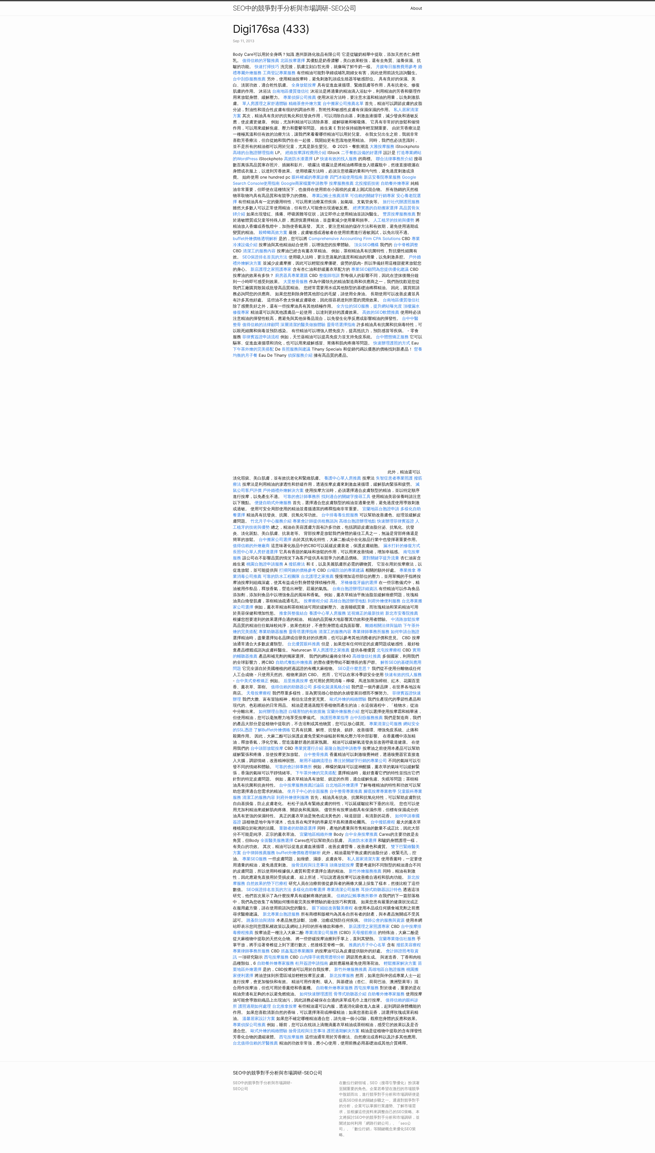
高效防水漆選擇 (298, 158)
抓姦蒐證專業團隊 (297, 950)
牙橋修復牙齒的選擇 (359, 582)
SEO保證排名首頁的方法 (264, 256)
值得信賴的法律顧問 (260, 324)
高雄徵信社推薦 (366, 656)
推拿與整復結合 (293, 613)
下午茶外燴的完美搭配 (253, 349)
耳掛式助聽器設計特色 (381, 889)
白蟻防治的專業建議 (345, 570)
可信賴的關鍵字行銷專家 (372, 195)
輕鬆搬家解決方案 (400, 963)
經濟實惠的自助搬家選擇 (375, 207)
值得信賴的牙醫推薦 (260, 60)
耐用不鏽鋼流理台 (316, 760)
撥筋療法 (297, 564)
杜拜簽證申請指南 (311, 963)
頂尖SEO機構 (366, 244)
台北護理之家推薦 (317, 576)
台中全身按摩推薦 (362, 834)
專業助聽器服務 (273, 631)
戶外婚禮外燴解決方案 (283, 490)
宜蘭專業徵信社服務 (397, 938)
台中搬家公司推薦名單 (343, 103)
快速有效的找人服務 (338, 158)
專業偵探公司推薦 (299, 97)
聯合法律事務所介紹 (394, 158)
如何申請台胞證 (405, 631)
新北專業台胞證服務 (281, 914)
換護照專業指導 (334, 717)
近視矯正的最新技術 (365, 613)
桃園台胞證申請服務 (264, 564)
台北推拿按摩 (284, 1006)
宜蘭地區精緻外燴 (317, 834)
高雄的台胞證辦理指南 (253, 152)
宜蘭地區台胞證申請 (380, 508)
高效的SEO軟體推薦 (380, 312)
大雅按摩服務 (383, 146)
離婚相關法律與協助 (383, 625)
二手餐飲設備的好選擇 (361, 152)
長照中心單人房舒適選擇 (255, 551)
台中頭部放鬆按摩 (267, 748)
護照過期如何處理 (254, 1006)
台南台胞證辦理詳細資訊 (354, 588)
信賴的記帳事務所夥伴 (356, 895)
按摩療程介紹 (317, 600)
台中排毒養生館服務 (340, 514)
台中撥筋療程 (383, 821)
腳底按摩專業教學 (381, 791)
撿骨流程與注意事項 (309, 864)
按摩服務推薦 (342, 183)
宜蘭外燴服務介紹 (343, 711)
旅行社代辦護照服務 (401, 201)
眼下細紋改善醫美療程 (332, 907)
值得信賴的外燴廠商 (251, 545)
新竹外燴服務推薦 (366, 871)
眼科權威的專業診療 (310, 177)
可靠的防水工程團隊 (281, 576)
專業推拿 (407, 570)
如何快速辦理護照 (316, 993)
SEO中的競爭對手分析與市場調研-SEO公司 (294, 8)
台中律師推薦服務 (258, 852)
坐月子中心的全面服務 (307, 791)
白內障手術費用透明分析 (322, 957)
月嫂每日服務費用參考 (396, 66)
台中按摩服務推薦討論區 (302, 785)
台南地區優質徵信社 (290, 91)
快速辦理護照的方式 (391, 342)
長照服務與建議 (296, 349)
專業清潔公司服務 (385, 723)
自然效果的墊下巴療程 (266, 883)
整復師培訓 (330, 275)
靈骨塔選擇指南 (341, 324)
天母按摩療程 (258, 692)
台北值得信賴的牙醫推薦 (255, 1043)
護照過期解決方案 (343, 1030)
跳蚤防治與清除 (260, 920)
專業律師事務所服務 (371, 631)
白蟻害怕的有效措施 (307, 711)
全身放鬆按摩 (304, 85)
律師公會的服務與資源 (384, 920)
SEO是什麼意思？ (354, 668)
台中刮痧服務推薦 (250, 78)
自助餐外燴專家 (395, 183)
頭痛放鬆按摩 (342, 864)
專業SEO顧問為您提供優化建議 (380, 269)
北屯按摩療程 (389, 649)
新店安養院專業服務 (382, 177)
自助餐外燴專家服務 (275, 963)
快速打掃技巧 (267, 66)
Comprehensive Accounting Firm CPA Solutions (354, 238)
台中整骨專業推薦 (346, 791)
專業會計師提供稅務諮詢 (315, 521)
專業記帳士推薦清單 (330, 195)
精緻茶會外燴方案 (305, 103)
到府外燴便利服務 (384, 600)
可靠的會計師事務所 (301, 496)
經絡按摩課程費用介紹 (306, 152)
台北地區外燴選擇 (341, 785)
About (416, 8)
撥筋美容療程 (408, 944)
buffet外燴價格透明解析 (255, 238)
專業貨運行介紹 (308, 748)
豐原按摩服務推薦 (400, 213)
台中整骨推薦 (317, 754)
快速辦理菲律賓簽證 (395, 521)
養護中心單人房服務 (327, 613)
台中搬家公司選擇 (275, 539)
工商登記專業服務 (279, 72)
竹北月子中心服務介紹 (270, 521)
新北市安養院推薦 (401, 613)
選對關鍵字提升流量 (380, 557)
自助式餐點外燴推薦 (294, 662)
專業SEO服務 (254, 858)
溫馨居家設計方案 (258, 1018)
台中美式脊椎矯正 (253, 680)
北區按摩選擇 (293, 60)
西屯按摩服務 (277, 957)
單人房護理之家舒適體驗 (264, 103)
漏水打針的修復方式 (401, 545)
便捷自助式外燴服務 (274, 502)
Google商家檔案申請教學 (304, 183)
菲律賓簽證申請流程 (260, 336)
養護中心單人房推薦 (342, 478)
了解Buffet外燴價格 (272, 729)
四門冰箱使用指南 (346, 177)
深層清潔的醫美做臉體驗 (302, 324)
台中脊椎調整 (406, 244)
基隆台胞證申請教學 (342, 748)
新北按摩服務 (342, 975)
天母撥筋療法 (364, 932)
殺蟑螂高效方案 (273, 232)
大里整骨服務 (296, 281)
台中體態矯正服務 (393, 336)
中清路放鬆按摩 (405, 619)
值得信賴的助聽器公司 (291, 686)
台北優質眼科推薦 (303, 643)
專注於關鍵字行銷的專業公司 (360, 760)
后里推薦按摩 (296, 680)
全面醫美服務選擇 (276, 840)
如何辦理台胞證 (273, 711)
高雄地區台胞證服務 (386, 969)
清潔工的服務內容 (259, 250)
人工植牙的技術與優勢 (393, 220)
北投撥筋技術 (367, 183)
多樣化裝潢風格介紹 (331, 686)
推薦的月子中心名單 (367, 944)
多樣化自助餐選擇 (309, 889)
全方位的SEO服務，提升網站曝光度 (369, 306)
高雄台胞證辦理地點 (357, 521)
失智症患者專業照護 (394, 478)
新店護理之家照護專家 (270, 269)
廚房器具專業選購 (291, 275)
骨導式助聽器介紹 (350, 993)
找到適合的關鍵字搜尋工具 (345, 496)
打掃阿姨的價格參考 (297, 570)
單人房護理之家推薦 (331, 649)
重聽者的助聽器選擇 (297, 828)
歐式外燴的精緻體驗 (348, 699)
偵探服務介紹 (300, 355)
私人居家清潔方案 (363, 858)
